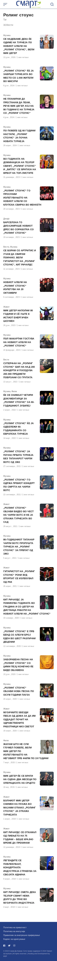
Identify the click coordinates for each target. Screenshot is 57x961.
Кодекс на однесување (14, 939)
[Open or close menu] (5, 4)
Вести (6, 247)
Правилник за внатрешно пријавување (21, 935)
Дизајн (6, 218)
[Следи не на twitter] (9, 945)
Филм (14, 391)
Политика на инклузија (14, 931)
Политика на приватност (15, 927)
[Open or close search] (52, 4)
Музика (6, 35)
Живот (6, 307)
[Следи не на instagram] (14, 945)
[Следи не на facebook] (4, 945)
